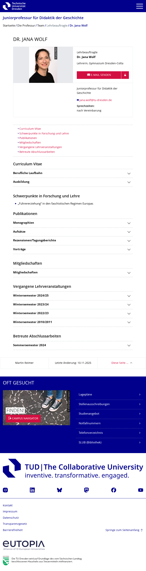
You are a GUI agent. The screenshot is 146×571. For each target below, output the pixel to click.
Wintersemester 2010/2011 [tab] (32, 322)
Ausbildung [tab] (21, 182)
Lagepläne (85, 394)
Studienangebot (89, 414)
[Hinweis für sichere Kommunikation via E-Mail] (125, 75)
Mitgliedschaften (30, 143)
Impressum (10, 512)
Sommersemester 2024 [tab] (29, 345)
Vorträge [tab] (19, 249)
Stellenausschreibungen (94, 404)
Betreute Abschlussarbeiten (37, 152)
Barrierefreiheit (13, 530)
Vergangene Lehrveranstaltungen (40, 147)
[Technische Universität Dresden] (14, 6)
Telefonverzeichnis (91, 433)
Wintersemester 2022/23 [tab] (31, 313)
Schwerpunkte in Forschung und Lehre (44, 134)
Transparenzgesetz (15, 524)
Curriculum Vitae (30, 129)
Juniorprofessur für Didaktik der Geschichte (43, 18)
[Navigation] (139, 6)
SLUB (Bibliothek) (90, 442)
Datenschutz (11, 518)
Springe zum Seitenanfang (122, 530)
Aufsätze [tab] (19, 232)
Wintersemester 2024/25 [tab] (31, 295)
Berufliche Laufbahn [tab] (27, 173)
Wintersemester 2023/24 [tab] (31, 304)
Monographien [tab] (23, 223)
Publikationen (28, 138)
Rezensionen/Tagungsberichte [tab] (34, 240)
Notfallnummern (90, 423)
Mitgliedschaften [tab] (25, 272)
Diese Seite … (119, 363)
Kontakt (8, 505)
